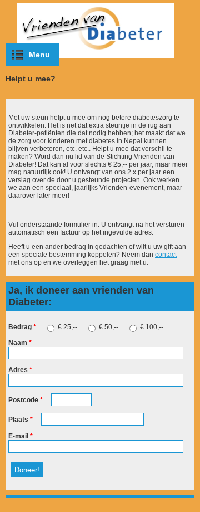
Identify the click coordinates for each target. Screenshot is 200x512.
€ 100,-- (151, 327)
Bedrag (22, 327)
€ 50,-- (109, 327)
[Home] (100, 59)
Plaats (20, 419)
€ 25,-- (68, 327)
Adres (20, 370)
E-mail (20, 436)
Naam (20, 343)
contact (166, 255)
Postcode (25, 400)
